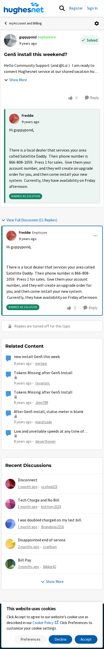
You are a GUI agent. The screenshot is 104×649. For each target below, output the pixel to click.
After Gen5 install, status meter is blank (48, 411)
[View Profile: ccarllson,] (10, 544)
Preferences (30, 639)
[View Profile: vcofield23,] (10, 484)
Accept (86, 639)
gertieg (41, 363)
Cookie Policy (43, 622)
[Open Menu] (96, 23)
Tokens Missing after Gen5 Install (43, 372)
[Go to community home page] (24, 8)
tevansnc (42, 383)
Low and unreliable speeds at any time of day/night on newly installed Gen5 (49, 431)
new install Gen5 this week (37, 356)
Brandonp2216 (52, 526)
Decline (60, 639)
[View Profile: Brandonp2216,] (10, 524)
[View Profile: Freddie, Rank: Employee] (11, 236)
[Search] (62, 8)
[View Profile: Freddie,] (14, 119)
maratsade (43, 422)
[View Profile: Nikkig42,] (10, 564)
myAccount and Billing (25, 23)
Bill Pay (24, 560)
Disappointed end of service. (42, 540)
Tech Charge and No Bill (38, 500)
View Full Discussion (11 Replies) (32, 220)
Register (76, 8)
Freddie (28, 115)
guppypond (28, 37)
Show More (18, 79)
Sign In (92, 8)
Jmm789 (41, 402)
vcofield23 (49, 486)
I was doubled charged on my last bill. (50, 520)
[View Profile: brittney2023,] (10, 504)
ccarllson (50, 546)
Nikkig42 (49, 566)
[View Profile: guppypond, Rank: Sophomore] (10, 40)
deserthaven (45, 441)
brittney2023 (51, 506)
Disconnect (27, 480)
